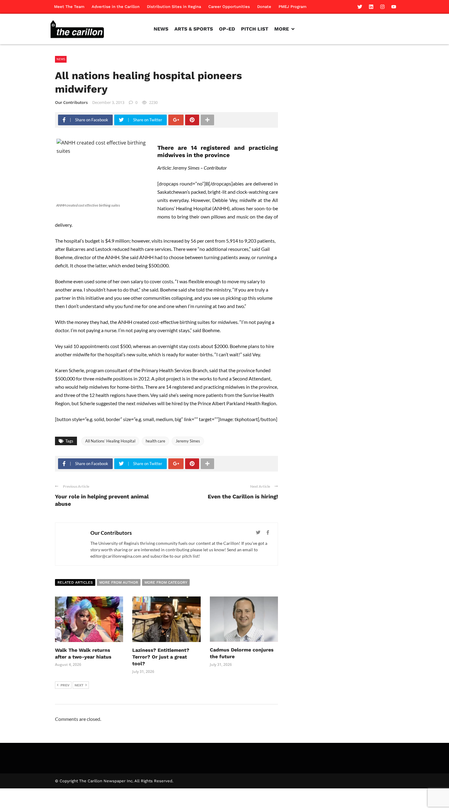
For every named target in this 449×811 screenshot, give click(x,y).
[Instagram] (382, 7)
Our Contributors (71, 102)
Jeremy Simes (188, 441)
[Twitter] (360, 7)
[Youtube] (394, 7)
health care (155, 441)
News (61, 59)
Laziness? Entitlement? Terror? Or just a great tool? (160, 657)
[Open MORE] (292, 29)
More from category (165, 582)
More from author (118, 582)
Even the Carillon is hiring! (243, 496)
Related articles (75, 582)
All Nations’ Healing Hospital (110, 441)
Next (79, 685)
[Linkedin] (371, 7)
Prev (65, 685)
